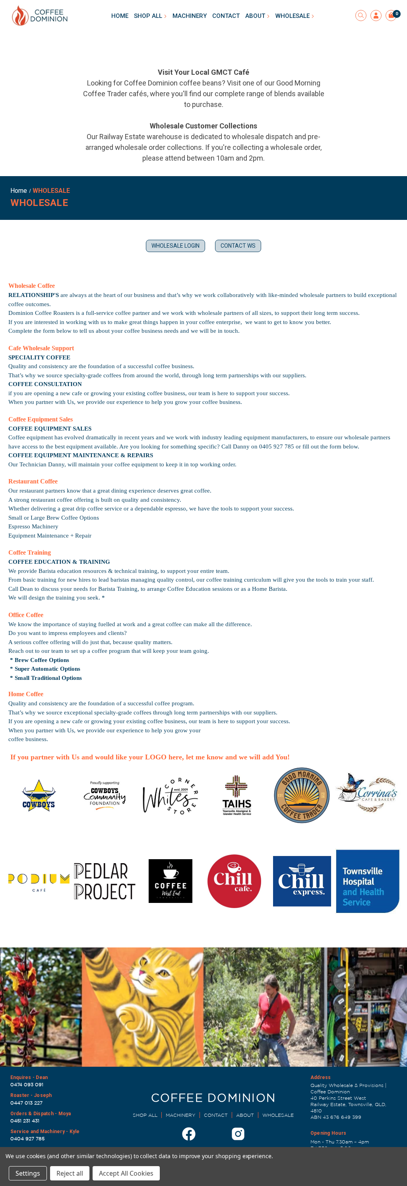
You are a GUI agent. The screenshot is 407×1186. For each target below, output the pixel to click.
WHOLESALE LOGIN (175, 246)
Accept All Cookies (126, 1173)
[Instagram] (238, 1134)
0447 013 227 (26, 1102)
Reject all (69, 1173)
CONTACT (226, 15)
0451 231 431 (24, 1120)
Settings (28, 1173)
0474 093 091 (26, 1084)
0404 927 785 (27, 1138)
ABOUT (256, 15)
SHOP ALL (149, 15)
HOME (119, 15)
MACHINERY (189, 15)
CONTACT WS (238, 246)
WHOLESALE (293, 15)
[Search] (360, 15)
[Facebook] (189, 1134)
